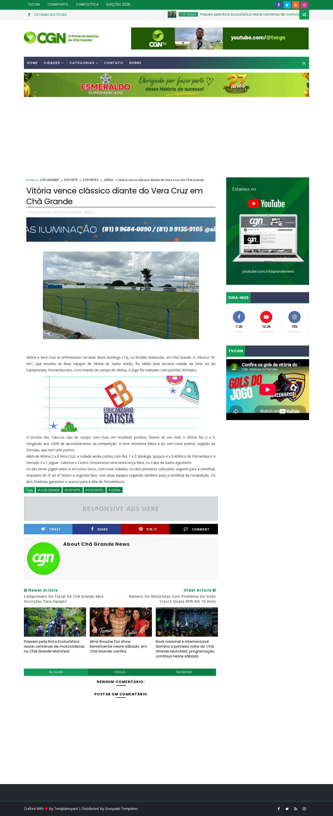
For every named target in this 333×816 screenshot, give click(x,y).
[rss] (295, 5)
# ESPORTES (95, 490)
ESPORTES (90, 180)
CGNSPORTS (58, 4)
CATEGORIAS (81, 62)
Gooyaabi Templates (121, 808)
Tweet (55, 529)
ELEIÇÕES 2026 (118, 4)
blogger (56, 672)
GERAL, (89, 212)
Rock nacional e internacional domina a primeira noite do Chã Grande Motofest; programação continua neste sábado (185, 649)
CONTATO (113, 62)
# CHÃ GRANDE (49, 490)
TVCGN (34, 4)
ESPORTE (71, 180)
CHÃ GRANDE (165, 14)
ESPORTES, (75, 212)
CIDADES (52, 62)
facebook (184, 672)
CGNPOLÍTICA (87, 4)
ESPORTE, (59, 212)
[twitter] (287, 5)
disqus (120, 672)
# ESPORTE (73, 490)
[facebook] (278, 5)
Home (32, 62)
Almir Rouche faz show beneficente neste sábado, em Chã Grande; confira (118, 646)
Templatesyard (66, 808)
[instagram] (304, 5)
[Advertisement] (166, 133)
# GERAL (114, 490)
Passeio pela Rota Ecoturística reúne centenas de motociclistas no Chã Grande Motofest (253, 14)
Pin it (152, 529)
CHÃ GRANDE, (41, 212)
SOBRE (135, 62)
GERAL (108, 180)
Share (102, 529)
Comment (200, 529)
